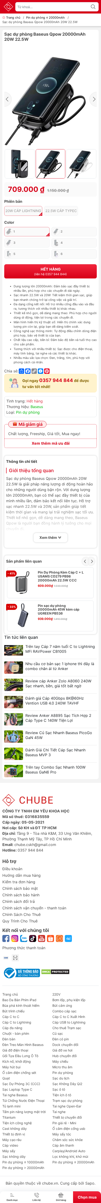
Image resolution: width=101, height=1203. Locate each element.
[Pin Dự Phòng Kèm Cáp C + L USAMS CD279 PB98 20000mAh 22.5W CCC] (22, 582)
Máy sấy (8, 1151)
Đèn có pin (60, 1039)
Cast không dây (14, 1129)
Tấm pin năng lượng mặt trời (24, 1112)
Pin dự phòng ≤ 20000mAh (45, 17)
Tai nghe (59, 1112)
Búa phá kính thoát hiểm (20, 1005)
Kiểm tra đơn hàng (18, 882)
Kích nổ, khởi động (16, 1061)
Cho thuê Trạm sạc (66, 1028)
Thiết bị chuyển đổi (67, 1117)
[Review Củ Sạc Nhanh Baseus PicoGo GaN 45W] (13, 736)
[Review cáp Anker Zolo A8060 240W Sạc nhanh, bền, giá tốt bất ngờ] (13, 685)
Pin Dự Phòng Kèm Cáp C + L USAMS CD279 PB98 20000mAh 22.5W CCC (61, 576)
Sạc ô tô (58, 1089)
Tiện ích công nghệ (17, 1123)
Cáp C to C (10, 1017)
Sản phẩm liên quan (24, 561)
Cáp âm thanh (63, 1145)
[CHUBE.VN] (8, 6)
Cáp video (10, 1145)
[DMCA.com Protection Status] (55, 971)
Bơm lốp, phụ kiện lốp (68, 1000)
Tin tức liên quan (21, 637)
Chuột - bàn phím (15, 1033)
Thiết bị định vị (13, 1134)
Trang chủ (13, 17)
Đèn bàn (8, 1039)
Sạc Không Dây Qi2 (67, 1084)
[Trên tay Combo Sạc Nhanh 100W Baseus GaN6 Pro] (13, 771)
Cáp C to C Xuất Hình (68, 1017)
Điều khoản (12, 868)
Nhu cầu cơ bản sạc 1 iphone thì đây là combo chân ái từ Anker (59, 666)
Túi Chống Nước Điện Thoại (23, 1101)
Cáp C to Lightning (16, 1022)
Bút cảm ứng (62, 1005)
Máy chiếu (60, 1061)
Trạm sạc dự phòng (67, 1101)
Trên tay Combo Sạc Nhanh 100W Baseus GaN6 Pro (55, 769)
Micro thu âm (62, 1067)
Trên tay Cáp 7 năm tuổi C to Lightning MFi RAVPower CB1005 (60, 649)
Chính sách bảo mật (20, 888)
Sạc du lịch (60, 1078)
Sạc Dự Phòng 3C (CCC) (21, 1084)
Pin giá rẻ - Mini (64, 1123)
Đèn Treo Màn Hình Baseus (22, 1045)
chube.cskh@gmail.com (35, 844)
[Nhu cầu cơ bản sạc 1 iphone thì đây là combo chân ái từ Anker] (13, 667)
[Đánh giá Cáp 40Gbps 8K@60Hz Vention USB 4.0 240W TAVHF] (13, 702)
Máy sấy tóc (61, 1134)
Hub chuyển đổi (64, 1056)
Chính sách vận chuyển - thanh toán (34, 908)
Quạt (6, 1078)
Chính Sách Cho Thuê (21, 914)
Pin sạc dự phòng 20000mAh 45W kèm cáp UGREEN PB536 (58, 609)
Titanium (9, 1117)
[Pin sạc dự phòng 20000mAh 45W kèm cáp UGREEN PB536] (22, 616)
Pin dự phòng (28, 412)
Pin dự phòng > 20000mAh (23, 1168)
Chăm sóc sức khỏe (67, 1140)
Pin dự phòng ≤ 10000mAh (23, 1162)
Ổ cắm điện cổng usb (68, 1129)
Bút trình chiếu (13, 1011)
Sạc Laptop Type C (17, 1089)
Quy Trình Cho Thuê (20, 921)
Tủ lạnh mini (11, 1106)
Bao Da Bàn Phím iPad (19, 1000)
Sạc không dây (14, 1156)
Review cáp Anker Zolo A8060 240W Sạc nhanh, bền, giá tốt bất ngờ (58, 683)
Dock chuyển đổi (65, 1045)
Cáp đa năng (12, 1028)
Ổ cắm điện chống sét (19, 1073)
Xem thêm (48, 537)
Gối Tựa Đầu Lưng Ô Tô (20, 1056)
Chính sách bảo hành (20, 895)
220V (56, 994)
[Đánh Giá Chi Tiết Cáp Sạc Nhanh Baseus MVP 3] (13, 754)
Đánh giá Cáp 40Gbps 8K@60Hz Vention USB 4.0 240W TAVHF (54, 700)
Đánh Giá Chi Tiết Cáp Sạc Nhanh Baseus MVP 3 (55, 752)
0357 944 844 (56, 380)
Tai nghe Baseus (14, 1095)
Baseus (37, 406)
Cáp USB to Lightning (68, 1022)
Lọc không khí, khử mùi (70, 1156)
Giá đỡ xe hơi (62, 1050)
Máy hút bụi (11, 1067)
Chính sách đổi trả (18, 901)
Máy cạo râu (11, 1140)
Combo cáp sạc (64, 1011)
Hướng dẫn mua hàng (21, 875)
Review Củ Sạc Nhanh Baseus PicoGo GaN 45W (58, 735)
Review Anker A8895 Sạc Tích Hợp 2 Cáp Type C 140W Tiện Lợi (58, 718)
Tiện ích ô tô (61, 1095)
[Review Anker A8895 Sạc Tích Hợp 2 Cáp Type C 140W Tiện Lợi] (13, 719)
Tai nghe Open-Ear (66, 1106)
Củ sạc (57, 1033)
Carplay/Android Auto (68, 1151)
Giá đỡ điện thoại (15, 1050)
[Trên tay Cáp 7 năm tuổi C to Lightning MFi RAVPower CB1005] (13, 650)
